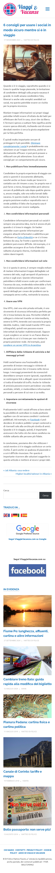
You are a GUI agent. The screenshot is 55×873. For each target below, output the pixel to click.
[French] (10, 514)
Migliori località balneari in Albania (33, 473)
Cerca (6, 490)
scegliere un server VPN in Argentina (22, 345)
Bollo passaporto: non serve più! (27, 829)
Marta (26, 780)
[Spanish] (25, 514)
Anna (23, 688)
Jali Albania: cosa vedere (17, 470)
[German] (15, 514)
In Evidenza (11, 589)
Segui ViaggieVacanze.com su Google (27, 539)
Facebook (35, 419)
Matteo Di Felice (31, 40)
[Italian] (20, 514)
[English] (5, 514)
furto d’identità (25, 237)
